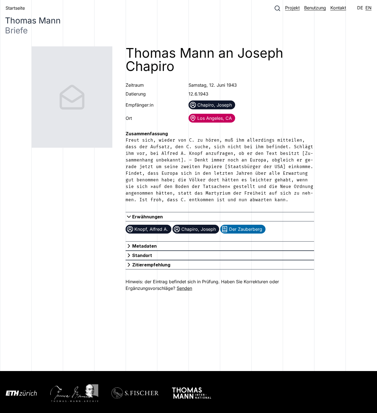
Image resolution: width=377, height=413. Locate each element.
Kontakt (338, 7)
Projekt (292, 7)
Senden (184, 288)
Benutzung (315, 7)
